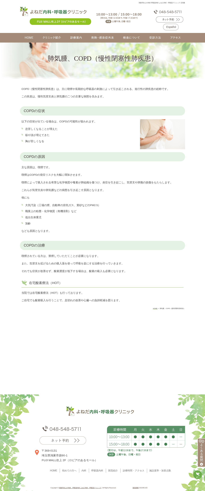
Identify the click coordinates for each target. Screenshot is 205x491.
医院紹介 (113, 470)
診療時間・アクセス (133, 470)
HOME (53, 470)
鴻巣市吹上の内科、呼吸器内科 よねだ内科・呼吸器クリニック (80, 488)
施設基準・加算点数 (160, 470)
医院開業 (136, 488)
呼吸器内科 (97, 470)
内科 (83, 470)
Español (171, 26)
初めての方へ (69, 470)
